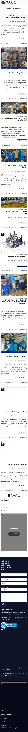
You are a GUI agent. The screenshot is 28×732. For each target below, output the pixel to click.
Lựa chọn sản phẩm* (5, 587)
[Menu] (26, 2)
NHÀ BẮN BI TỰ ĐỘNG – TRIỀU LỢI (17, 256)
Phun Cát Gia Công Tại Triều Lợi (18, 73)
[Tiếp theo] (19, 495)
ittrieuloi (24, 21)
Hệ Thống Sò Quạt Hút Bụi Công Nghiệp (16, 412)
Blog (26, 14)
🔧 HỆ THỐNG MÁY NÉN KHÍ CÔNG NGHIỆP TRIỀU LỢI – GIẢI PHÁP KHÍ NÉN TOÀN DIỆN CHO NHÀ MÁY (14, 302)
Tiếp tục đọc (22, 38)
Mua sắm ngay (14, 533)
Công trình (20, 71)
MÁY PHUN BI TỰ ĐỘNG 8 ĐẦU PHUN (16, 357)
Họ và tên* (3, 572)
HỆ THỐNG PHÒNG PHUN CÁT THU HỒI (16, 465)
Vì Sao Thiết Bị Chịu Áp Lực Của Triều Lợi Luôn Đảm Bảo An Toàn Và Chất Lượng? (15, 17)
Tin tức (25, 71)
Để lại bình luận (23, 43)
